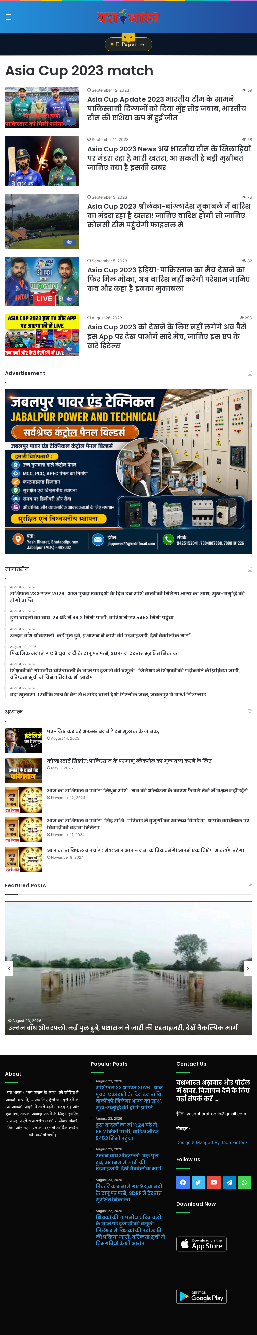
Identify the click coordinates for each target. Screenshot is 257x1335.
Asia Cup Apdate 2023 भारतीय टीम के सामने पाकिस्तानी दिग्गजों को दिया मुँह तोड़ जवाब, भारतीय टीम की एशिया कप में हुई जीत (166, 109)
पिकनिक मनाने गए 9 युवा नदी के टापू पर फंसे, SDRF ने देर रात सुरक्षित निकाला (115, 1028)
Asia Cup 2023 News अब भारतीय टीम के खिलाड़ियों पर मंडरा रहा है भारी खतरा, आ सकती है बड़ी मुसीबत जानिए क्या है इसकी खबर (169, 158)
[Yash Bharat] (128, 17)
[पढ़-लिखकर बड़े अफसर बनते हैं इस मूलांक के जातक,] (23, 740)
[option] (128, 968)
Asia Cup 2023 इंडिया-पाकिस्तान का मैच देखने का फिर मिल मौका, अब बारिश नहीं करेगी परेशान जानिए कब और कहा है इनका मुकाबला (168, 279)
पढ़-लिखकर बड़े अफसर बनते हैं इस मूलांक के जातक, (103, 731)
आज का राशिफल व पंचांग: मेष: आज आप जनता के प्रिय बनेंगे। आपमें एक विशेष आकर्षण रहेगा (145, 850)
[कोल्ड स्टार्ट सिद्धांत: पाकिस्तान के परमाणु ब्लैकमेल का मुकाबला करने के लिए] (23, 770)
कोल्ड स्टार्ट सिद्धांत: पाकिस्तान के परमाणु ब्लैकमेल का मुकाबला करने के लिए (129, 761)
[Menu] (8, 19)
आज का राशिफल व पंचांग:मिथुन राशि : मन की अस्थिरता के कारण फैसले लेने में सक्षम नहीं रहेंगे (147, 790)
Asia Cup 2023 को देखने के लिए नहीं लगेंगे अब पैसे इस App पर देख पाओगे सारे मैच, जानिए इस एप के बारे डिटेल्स (166, 336)
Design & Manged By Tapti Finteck (212, 1142)
